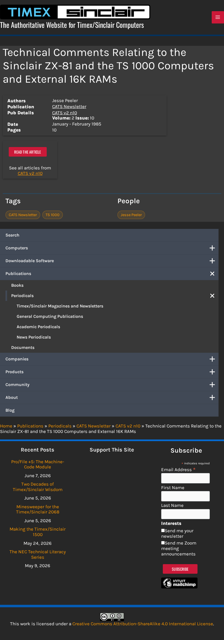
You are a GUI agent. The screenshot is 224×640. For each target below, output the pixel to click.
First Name (172, 487)
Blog (9, 410)
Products (14, 371)
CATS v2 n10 (64, 112)
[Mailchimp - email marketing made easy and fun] (179, 587)
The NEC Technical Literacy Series (38, 554)
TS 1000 (53, 215)
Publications (18, 273)
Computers (16, 247)
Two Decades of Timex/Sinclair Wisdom (38, 486)
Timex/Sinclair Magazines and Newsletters (60, 306)
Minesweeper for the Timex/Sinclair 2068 (37, 509)
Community (17, 384)
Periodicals (22, 295)
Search (12, 235)
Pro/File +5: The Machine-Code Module (37, 464)
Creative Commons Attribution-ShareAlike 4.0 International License (142, 623)
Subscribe (180, 569)
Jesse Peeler (131, 215)
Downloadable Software (29, 260)
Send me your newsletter (177, 533)
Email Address (178, 469)
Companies (16, 358)
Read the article (27, 152)
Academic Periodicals (38, 326)
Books (17, 285)
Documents (22, 347)
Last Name (172, 505)
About (11, 397)
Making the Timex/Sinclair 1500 (38, 531)
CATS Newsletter (69, 106)
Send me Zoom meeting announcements (178, 548)
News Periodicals (34, 337)
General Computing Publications (50, 316)
